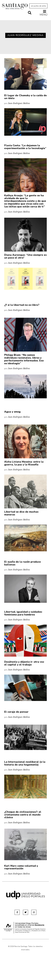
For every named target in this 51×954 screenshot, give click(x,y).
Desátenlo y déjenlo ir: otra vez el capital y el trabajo (24, 663)
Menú (43, 14)
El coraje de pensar (16, 711)
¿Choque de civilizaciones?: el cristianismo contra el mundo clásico (22, 814)
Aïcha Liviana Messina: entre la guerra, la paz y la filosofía (23, 463)
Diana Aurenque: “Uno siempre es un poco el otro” (25, 256)
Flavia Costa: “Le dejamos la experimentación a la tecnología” (25, 147)
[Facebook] (17, 912)
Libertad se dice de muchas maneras (21, 513)
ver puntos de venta (38, 6)
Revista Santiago (15, 6)
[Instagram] (33, 912)
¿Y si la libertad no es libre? (21, 305)
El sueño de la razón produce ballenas (22, 563)
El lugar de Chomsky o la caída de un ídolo (25, 97)
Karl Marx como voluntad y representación (21, 867)
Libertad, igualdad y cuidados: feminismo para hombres (23, 613)
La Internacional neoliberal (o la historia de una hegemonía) (24, 763)
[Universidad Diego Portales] (25, 894)
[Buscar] (29, 13)
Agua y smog (12, 411)
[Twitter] (25, 912)
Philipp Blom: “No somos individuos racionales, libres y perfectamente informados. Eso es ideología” (24, 359)
